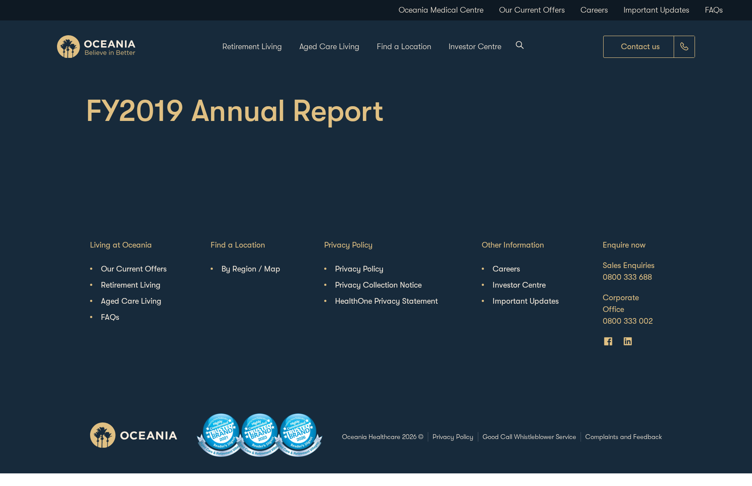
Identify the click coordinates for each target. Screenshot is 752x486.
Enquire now (624, 245)
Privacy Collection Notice (378, 285)
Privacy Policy (348, 245)
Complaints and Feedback (623, 437)
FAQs (714, 10)
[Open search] (517, 46)
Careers (594, 10)
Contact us (640, 46)
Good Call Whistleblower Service (529, 437)
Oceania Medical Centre (441, 10)
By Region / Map (251, 269)
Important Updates (656, 10)
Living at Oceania (121, 245)
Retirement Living (252, 46)
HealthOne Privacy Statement (386, 301)
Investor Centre (475, 46)
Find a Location (404, 46)
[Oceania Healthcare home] (96, 46)
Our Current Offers (532, 10)
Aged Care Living (329, 46)
